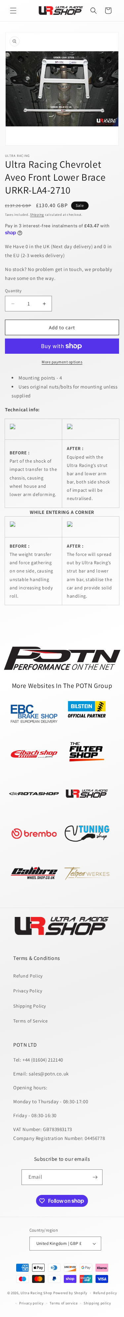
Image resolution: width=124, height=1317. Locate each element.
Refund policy (105, 1293)
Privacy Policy (27, 991)
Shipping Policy (29, 1006)
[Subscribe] (95, 1177)
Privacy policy (31, 1303)
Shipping (37, 214)
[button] (13, 10)
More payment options (62, 361)
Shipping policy (97, 1303)
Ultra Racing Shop (36, 1293)
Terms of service (63, 1303)
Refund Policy (28, 976)
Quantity (13, 291)
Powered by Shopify (70, 1293)
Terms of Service (30, 1021)
